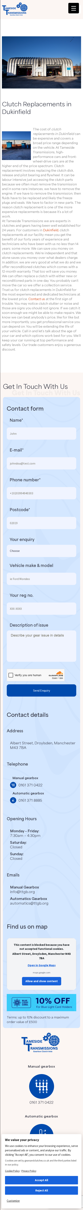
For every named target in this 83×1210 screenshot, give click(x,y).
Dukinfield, (51, 230)
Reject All (41, 1190)
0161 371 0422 (41, 1102)
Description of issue (29, 625)
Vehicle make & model (31, 565)
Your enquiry (22, 539)
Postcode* (20, 509)
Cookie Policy (12, 1171)
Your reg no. (21, 595)
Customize (13, 1201)
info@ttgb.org (22, 891)
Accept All (41, 1180)
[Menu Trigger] (73, 8)
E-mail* (17, 449)
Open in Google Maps (42, 965)
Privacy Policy (28, 1171)
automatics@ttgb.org (29, 903)
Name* (16, 420)
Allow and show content (41, 981)
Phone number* (25, 479)
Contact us (36, 299)
